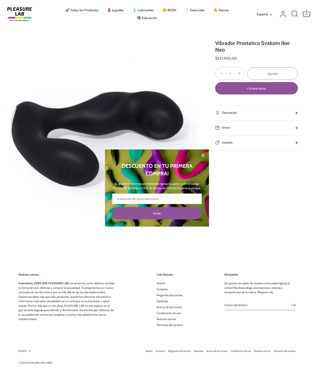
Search (161, 283)
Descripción (229, 112)
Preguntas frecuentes (170, 295)
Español (262, 14)
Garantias (162, 301)
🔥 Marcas (221, 10)
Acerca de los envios (169, 307)
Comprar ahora (256, 88)
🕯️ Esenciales (195, 10)
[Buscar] (295, 14)
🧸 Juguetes (115, 10)
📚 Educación (147, 18)
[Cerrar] (203, 155)
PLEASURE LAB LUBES (39, 362)
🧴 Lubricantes (143, 10)
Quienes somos (166, 319)
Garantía (226, 142)
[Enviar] (293, 305)
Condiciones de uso (169, 313)
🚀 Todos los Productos (81, 10)
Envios (225, 127)
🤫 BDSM (169, 10)
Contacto (162, 289)
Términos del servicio (170, 325)
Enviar (157, 213)
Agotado (273, 73)
